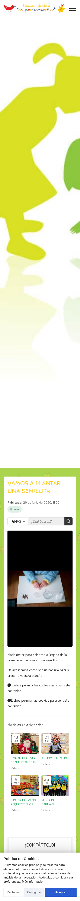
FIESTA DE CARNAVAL (48, 802)
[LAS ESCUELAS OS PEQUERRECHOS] (25, 785)
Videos (14, 509)
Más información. (33, 881)
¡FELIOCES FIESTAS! (54, 758)
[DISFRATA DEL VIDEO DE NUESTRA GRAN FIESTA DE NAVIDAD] (25, 743)
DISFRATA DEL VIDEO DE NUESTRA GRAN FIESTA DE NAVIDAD (25, 760)
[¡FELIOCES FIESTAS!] (55, 743)
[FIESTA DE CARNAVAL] (55, 785)
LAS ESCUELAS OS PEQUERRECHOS (23, 802)
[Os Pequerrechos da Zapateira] (34, 8)
